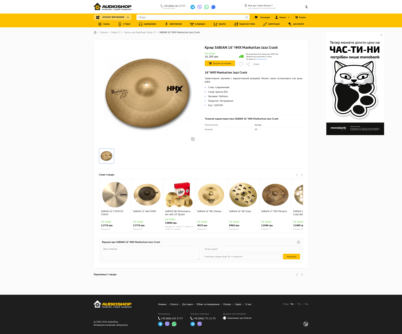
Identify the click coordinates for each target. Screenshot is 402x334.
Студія (126, 24)
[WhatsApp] (206, 7)
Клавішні (200, 24)
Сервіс (238, 304)
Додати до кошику (222, 63)
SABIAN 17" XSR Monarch (274, 211)
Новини (162, 304)
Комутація (274, 24)
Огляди (227, 304)
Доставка (187, 304)
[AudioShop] (112, 7)
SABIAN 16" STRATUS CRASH (112, 213)
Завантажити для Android (239, 318)
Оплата (174, 304)
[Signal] (213, 7)
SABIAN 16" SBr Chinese (209, 211)
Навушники (150, 24)
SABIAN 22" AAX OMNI (144, 211)
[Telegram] (192, 7)
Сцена (106, 24)
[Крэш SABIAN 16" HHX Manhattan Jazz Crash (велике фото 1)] (106, 156)
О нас (248, 304)
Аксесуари (298, 24)
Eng (306, 304)
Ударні (222, 24)
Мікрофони (176, 24)
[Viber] (199, 7)
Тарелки (104, 32)
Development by (305, 323)
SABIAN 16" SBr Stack (240, 211)
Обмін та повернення (208, 304)
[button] (297, 174)
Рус (299, 304)
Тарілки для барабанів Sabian (138, 32)
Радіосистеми (247, 24)
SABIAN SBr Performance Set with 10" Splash (177, 213)
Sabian (114, 32)
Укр (292, 304)
